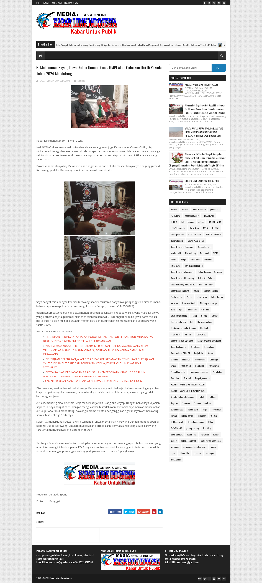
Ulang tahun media (196, 421)
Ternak (174, 415)
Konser (211, 353)
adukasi (185, 209)
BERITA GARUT (194, 234)
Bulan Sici (192, 309)
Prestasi (187, 378)
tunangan (210, 453)
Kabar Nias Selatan (206, 278)
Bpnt (173, 309)
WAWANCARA (176, 428)
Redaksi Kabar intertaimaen (182, 396)
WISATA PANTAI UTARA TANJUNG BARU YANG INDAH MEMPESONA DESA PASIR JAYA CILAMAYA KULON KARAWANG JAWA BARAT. (204, 132)
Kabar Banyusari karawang (182, 271)
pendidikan (215, 209)
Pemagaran (214, 365)
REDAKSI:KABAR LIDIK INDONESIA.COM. (201, 84)
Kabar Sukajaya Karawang (182, 340)
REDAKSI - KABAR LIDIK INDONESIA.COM (188, 384)
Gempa (204, 315)
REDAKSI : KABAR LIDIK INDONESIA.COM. (188, 390)
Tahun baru (193, 409)
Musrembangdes (211, 290)
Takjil (204, 409)
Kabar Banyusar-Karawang (182, 246)
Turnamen (201, 415)
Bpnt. (181, 309)
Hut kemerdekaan (204, 321)
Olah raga (214, 359)
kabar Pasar (202, 296)
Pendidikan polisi (178, 371)
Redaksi (46, 2)
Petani (189, 296)
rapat (173, 453)
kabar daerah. (177, 434)
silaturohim (184, 453)
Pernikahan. (218, 371)
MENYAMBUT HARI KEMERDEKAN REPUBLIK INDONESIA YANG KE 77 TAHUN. (218, 45)
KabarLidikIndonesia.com (61, 578)
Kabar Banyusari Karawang (182, 278)
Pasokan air (186, 365)
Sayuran (174, 403)
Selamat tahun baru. (203, 403)
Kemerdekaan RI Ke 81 (180, 353)
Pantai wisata (176, 296)
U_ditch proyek (177, 421)
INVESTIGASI (208, 215)
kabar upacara (177, 240)
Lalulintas (186, 359)
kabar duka (192, 434)
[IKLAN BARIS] (209, 578)
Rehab (201, 396)
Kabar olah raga (205, 246)
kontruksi (205, 434)
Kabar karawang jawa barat (209, 340)
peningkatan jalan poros (211, 440)
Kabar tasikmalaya (178, 346)
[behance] (224, 3)
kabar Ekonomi (187, 221)
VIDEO (215, 253)
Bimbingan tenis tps (208, 303)
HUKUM (174, 221)
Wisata (173, 259)
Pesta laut (175, 378)
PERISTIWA (175, 215)
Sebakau (186, 403)
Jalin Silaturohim (178, 228)
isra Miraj (207, 428)
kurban (216, 434)
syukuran (197, 453)
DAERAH (215, 228)
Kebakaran (195, 346)
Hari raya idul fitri (178, 321)
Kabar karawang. (206, 284)
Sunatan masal (177, 409)
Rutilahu (212, 396)
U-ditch (213, 415)
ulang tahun (176, 459)
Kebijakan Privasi (71, 2)
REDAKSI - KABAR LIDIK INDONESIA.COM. (202, 181)
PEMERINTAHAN (214, 221)
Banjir (183, 259)
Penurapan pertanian (199, 371)
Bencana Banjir (189, 303)
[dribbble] (214, 3)
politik (201, 221)
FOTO (205, 228)
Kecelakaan (209, 346)
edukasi (81, 80)
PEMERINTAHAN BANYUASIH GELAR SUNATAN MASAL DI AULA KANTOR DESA (94, 381)
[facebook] (205, 3)
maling (174, 440)
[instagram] (219, 3)
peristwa (174, 303)
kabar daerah (217, 296)
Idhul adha (204, 328)
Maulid (196, 290)
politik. (213, 447)
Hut (191, 321)
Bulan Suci (195, 259)
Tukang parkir (187, 415)
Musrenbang (190, 253)
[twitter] (209, 3)
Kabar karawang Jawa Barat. (183, 284)
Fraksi (194, 315)
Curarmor (205, 309)
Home (38, 2)
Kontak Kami (57, 2)
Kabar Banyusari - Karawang (210, 271)
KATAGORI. (201, 334)
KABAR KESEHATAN (196, 240)
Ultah (210, 421)
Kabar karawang (192, 215)
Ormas (173, 365)
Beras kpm (194, 228)
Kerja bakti (198, 353)
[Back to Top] (224, 578)
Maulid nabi (176, 253)
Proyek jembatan (202, 378)
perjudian (175, 447)
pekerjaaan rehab (188, 440)
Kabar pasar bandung (180, 290)
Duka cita (208, 259)
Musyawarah (200, 359)
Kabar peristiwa (177, 234)
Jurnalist (188, 334)
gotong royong (192, 428)
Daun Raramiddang (179, 315)
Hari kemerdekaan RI (194, 265)
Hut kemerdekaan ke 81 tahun (183, 328)
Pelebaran (199, 365)
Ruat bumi (204, 253)
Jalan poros (176, 334)
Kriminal (174, 359)
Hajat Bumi (175, 265)
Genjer (214, 315)
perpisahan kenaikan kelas (194, 447)
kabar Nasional (199, 209)
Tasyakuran (216, 409)
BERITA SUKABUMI (214, 234)
